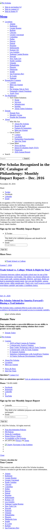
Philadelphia (14, 65)
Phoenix (13, 67)
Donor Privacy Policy (13, 436)
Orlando (13, 63)
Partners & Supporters (23, 128)
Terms (26, 441)
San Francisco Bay (17, 74)
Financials (18, 150)
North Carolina (15, 61)
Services (18, 102)
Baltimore (13, 26)
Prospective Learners (13, 80)
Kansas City (14, 50)
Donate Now (15, 113)
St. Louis (13, 76)
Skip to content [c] (12, 9)
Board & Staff (20, 126)
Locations (8, 22)
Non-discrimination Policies (15, 430)
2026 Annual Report (22, 152)
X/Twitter (8, 233)
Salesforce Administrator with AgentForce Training (29, 354)
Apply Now (14, 93)
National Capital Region (19, 54)
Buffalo (13, 30)
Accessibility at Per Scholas (15, 438)
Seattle (12, 72)
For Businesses (10, 96)
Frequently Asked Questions (20, 91)
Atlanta (12, 24)
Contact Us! (14, 375)
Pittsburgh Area (11, 519)
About (7, 119)
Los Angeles (14, 52)
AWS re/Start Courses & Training (22, 343)
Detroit (12, 43)
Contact (18, 135)
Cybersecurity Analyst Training (22, 345)
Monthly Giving (16, 115)
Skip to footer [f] (11, 11)
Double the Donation (18, 117)
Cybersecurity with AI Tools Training (24, 350)
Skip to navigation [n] (13, 7)
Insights (18, 106)
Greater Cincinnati (17, 35)
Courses (13, 82)
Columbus (14, 37)
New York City (15, 59)
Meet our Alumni (16, 85)
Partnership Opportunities (24, 139)
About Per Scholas (22, 124)
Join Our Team (20, 141)
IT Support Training (17, 352)
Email (7, 243)
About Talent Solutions (23, 109)
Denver (12, 41)
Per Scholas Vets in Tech (19, 89)
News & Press (20, 145)
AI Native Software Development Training (26, 356)
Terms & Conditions (12, 434)
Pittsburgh (13, 69)
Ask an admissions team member (37, 379)
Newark (13, 56)
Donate (7, 111)
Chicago (13, 33)
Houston (13, 46)
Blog (11, 87)
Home (17, 100)
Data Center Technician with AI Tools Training (28, 347)
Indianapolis (14, 48)
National (13, 78)
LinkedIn (8, 405)
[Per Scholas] (5, 3)
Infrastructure (20, 104)
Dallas (12, 39)
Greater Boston (15, 28)
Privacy (19, 441)
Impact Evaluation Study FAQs (27, 148)
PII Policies (9, 432)
